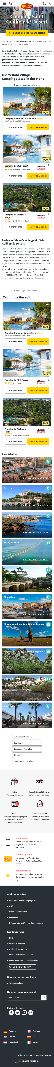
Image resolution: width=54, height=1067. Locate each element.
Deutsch (12, 1031)
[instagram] (30, 1012)
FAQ (11, 938)
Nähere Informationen (35, 478)
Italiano (35, 1042)
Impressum (13, 917)
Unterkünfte (15, 127)
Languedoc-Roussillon (23, 749)
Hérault (17, 755)
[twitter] (17, 1012)
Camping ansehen (38, 127)
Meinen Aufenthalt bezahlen (21, 955)
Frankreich (18, 743)
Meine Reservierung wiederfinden (23, 960)
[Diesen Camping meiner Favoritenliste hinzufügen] (47, 91)
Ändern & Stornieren (18, 949)
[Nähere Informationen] (27, 470)
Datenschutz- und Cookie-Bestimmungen (26, 923)
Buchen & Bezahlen (17, 944)
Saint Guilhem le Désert (24, 761)
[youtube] (24, 1012)
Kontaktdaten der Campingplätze (23, 901)
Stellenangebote (16, 983)
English (12, 1037)
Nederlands (13, 1042)
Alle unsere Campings (23, 737)
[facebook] (11, 1012)
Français (36, 1031)
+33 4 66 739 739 (21, 967)
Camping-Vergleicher (18, 912)
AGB (11, 906)
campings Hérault (17, 297)
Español (35, 1037)
